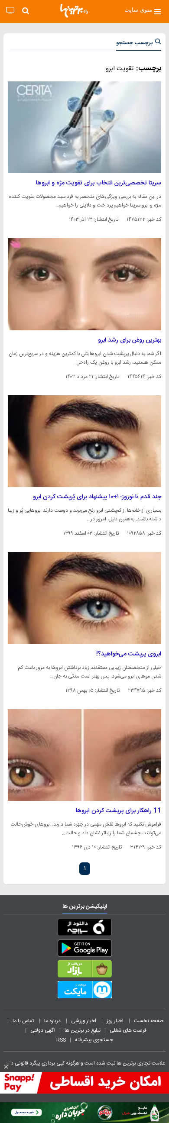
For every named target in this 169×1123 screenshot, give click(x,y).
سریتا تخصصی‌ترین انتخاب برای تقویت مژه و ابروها (98, 183)
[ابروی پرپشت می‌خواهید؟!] (84, 598)
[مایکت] (84, 991)
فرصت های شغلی (128, 1030)
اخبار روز (116, 1021)
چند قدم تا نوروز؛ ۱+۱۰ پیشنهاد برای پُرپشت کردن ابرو (97, 497)
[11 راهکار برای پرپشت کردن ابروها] (84, 755)
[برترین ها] (74, 11)
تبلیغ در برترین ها (83, 1030)
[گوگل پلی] (84, 949)
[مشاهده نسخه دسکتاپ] (10, 10)
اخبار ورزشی (84, 1021)
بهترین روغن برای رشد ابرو (129, 340)
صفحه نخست (149, 1021)
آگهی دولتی (42, 1030)
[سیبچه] (84, 929)
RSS (61, 1040)
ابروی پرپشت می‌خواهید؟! (128, 654)
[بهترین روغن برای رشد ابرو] (84, 284)
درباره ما (53, 1021)
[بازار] (84, 970)
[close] (6, 1067)
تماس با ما (24, 1021)
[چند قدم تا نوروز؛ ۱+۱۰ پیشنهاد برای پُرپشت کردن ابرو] (84, 441)
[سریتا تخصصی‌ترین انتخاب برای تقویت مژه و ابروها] (84, 127)
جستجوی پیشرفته (94, 1040)
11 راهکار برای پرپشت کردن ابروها (118, 811)
